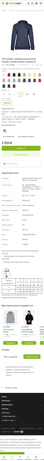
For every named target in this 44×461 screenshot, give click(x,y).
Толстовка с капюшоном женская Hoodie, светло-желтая (29, 75)
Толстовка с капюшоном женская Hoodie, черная (14, 75)
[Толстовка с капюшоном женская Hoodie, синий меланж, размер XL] (22, 35)
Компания (6, 400)
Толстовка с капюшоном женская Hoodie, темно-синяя (19, 75)
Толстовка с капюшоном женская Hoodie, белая (4, 75)
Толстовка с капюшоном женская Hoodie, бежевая (24, 75)
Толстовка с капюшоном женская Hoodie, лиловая (9, 80)
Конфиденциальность (27, 428)
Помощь (5, 408)
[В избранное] (33, 65)
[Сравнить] (37, 65)
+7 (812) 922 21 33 (8, 416)
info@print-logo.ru (8, 420)
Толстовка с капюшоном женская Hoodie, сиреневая (4, 80)
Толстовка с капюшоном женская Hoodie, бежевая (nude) (40, 75)
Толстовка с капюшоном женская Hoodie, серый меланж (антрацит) (9, 86)
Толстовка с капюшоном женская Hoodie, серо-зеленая (14, 80)
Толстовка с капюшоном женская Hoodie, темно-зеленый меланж (4, 86)
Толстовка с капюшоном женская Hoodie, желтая (34, 75)
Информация (7, 404)
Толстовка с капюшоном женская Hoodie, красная (9, 75)
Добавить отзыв (32, 357)
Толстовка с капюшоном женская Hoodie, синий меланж (24, 80)
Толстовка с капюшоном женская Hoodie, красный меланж (40, 80)
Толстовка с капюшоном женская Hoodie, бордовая (14, 86)
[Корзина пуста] (41, 3)
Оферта (39, 428)
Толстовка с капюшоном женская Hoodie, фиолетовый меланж (34, 80)
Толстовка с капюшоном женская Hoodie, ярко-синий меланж (29, 80)
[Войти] (36, 3)
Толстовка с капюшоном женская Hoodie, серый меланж (19, 80)
